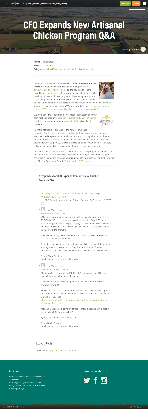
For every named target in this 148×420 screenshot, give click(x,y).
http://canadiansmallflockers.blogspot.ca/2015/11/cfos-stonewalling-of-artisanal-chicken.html (74, 301)
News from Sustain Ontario (70, 69)
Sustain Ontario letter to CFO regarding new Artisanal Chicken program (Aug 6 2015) (71, 107)
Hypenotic (142, 407)
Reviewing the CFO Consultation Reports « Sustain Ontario (68, 193)
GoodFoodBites (50, 69)
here (57, 139)
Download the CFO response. (79, 161)
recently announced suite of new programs (62, 88)
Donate (136, 3)
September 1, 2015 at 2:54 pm (55, 213)
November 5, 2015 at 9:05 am (54, 269)
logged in (53, 350)
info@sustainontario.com (20, 385)
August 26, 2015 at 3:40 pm (53, 196)
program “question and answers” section (77, 117)
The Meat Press (88, 69)
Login (127, 3)
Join (122, 3)
